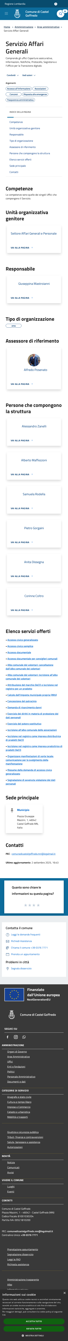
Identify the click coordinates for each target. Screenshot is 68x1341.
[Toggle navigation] (6, 13)
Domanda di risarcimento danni (24, 707)
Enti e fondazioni (16, 1066)
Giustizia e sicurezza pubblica (23, 1132)
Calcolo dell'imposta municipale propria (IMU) (32, 695)
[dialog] (34, 1315)
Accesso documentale (19, 652)
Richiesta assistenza (18, 1264)
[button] (34, 1335)
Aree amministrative (48, 27)
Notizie (11, 1162)
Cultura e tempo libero (19, 1102)
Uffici (10, 1061)
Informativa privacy (17, 1289)
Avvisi (10, 1172)
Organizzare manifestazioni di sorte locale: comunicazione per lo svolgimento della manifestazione (30, 760)
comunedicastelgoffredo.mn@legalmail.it (34, 854)
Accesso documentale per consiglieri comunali (32, 658)
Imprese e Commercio (18, 1107)
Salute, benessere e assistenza (23, 1142)
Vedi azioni (27, 75)
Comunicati (13, 1167)
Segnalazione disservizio (20, 1254)
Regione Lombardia (15, 4)
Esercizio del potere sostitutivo (24, 724)
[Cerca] (61, 14)
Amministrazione (24, 27)
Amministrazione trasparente (23, 1279)
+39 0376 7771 (29, 1235)
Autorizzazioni (15, 1147)
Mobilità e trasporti (17, 1117)
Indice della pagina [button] (20, 112)
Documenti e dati (16, 1081)
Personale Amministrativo (21, 1076)
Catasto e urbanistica (18, 1112)
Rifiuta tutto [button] (33, 1328)
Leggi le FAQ (14, 1259)
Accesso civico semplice (20, 646)
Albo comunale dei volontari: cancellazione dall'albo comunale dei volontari (29, 666)
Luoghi (11, 1186)
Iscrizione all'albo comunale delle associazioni (32, 730)
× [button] (64, 1293)
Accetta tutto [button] (34, 1321)
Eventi (10, 1191)
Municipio (23, 810)
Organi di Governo (17, 1051)
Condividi (11, 75)
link (4, 1314)
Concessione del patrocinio (22, 701)
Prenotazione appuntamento (22, 1249)
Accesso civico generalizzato (22, 640)
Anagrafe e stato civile (19, 1097)
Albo (9, 1284)
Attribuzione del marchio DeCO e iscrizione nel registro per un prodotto (32, 687)
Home (7, 27)
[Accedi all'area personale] (56, 4)
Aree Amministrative (18, 1056)
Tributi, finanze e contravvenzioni (25, 1137)
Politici (11, 1071)
